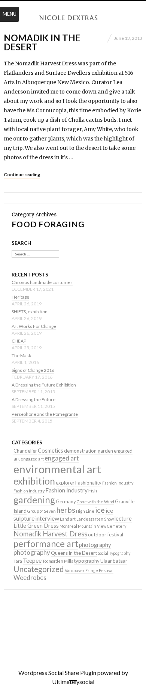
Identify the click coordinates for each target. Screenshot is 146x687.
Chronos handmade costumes (42, 282)
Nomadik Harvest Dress (50, 534)
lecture (123, 518)
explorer (65, 483)
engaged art (32, 458)
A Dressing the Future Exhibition (44, 385)
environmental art (57, 469)
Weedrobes (29, 577)
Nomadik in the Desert (42, 42)
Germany (66, 501)
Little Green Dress (36, 525)
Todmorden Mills (57, 561)
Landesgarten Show (95, 518)
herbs (66, 509)
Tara (17, 561)
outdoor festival (105, 534)
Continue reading (22, 174)
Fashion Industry (117, 482)
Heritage (20, 297)
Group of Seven (41, 511)
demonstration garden (88, 451)
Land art (68, 518)
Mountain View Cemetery (102, 526)
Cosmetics (50, 450)
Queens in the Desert (74, 553)
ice (100, 509)
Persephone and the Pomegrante (45, 414)
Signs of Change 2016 (33, 370)
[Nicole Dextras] (73, 18)
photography (95, 545)
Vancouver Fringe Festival (89, 570)
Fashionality (88, 483)
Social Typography (114, 553)
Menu (9, 14)
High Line (85, 511)
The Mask (21, 355)
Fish (92, 491)
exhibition (34, 481)
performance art (45, 543)
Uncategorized (38, 569)
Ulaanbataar (113, 561)
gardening (34, 499)
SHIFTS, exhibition (30, 311)
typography (87, 561)
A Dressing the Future (33, 399)
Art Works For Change (34, 326)
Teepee (32, 560)
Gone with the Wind (95, 501)
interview (47, 518)
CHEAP (19, 341)
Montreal (68, 526)
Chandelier (25, 451)
